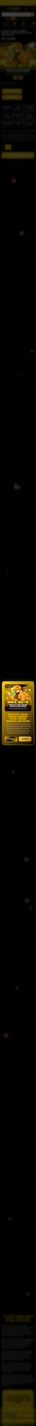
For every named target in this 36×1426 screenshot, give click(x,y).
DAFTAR (25, 739)
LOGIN (11, 739)
